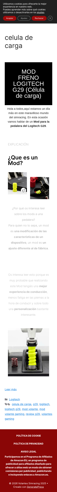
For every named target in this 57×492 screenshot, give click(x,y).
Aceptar (9, 18)
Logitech (14, 399)
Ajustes (24, 18)
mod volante (30, 409)
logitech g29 (12, 409)
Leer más (11, 389)
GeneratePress (35, 486)
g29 (35, 404)
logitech (44, 404)
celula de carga (21, 404)
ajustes (40, 12)
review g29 (33, 414)
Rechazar (39, 18)
